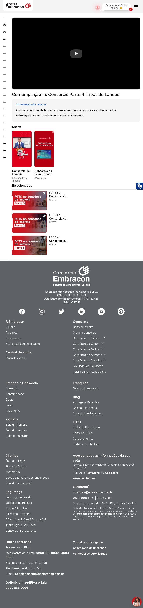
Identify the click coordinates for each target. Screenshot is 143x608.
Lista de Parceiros (17, 435)
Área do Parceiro (16, 430)
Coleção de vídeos (85, 408)
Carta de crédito (83, 327)
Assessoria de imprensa (89, 548)
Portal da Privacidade (86, 427)
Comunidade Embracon (88, 413)
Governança (13, 338)
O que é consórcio (85, 332)
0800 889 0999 (47, 553)
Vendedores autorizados (90, 553)
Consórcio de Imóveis (87, 338)
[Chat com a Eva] (137, 602)
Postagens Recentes (86, 402)
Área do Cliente (15, 461)
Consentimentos (83, 438)
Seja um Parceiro (16, 424)
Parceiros (11, 332)
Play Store (93, 472)
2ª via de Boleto (16, 466)
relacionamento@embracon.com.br (39, 574)
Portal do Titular (83, 433)
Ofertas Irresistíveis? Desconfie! (26, 519)
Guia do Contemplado (19, 483)
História (10, 327)
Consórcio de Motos (86, 349)
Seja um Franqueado (86, 388)
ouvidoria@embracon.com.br (93, 492)
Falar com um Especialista (89, 371)
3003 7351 (104, 498)
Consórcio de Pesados (87, 360)
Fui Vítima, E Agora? (18, 514)
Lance (9, 405)
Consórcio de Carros (86, 343)
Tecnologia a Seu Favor (21, 525)
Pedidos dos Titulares (86, 444)
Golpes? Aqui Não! (17, 508)
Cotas (9, 399)
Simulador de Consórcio (88, 366)
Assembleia (13, 472)
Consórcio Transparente (21, 530)
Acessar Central (15, 357)
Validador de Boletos (19, 502)
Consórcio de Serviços (87, 355)
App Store (112, 472)
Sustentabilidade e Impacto (23, 343)
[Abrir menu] (136, 6)
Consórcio (12, 388)
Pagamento (13, 410)
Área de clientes (84, 478)
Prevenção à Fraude (18, 497)
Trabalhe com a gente (88, 542)
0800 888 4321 (83, 498)
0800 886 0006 (17, 588)
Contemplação (15, 394)
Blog (27, 547)
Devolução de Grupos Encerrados (27, 477)
